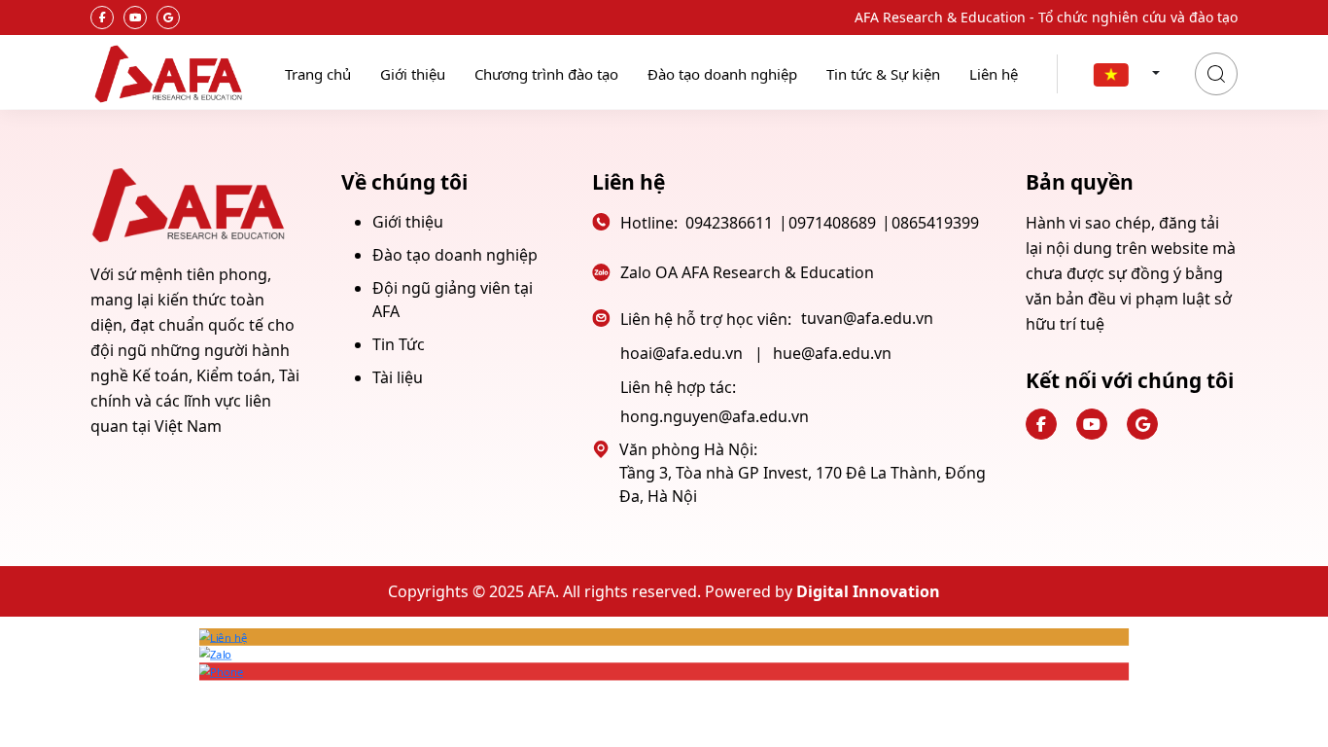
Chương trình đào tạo (546, 74)
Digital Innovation (868, 591)
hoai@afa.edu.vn (681, 353)
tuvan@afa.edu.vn (867, 318)
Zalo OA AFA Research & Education (747, 272)
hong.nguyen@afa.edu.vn (714, 416)
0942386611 (729, 222)
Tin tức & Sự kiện (883, 74)
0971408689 (832, 222)
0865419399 (935, 222)
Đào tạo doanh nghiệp (722, 74)
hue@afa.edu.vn (832, 353)
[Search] (1216, 74)
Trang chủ (318, 74)
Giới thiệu (412, 74)
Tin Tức (398, 344)
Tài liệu (397, 377)
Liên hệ (993, 74)
